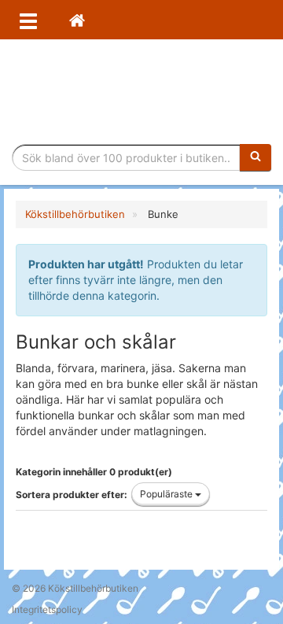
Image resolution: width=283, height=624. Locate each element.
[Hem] (77, 19)
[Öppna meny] (28, 20)
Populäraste (167, 494)
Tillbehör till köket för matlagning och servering (142, 91)
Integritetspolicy (47, 609)
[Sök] (255, 157)
